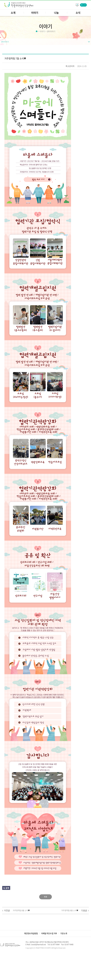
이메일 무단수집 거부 (49, 933)
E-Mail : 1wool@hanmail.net (36, 944)
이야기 (34, 12)
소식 (78, 12)
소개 (13, 12)
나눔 (56, 12)
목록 (45, 897)
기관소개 (63, 933)
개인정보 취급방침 (31, 933)
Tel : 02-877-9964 (53, 944)
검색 (7, 888)
